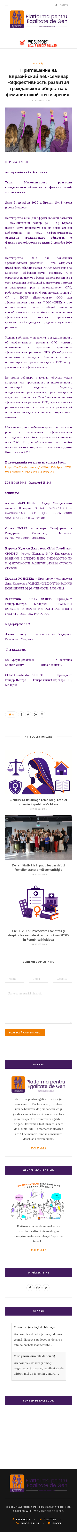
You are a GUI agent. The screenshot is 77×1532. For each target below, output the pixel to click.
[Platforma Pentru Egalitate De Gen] (39, 19)
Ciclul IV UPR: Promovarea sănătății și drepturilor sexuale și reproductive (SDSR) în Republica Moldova (38, 935)
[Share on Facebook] (21, 714)
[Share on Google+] (35, 714)
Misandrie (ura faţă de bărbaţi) (34, 1327)
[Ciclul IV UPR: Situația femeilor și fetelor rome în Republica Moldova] (38, 772)
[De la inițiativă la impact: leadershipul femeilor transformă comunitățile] (38, 837)
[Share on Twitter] (28, 714)
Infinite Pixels (52, 1511)
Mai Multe (38, 1147)
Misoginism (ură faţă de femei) (34, 1356)
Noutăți (38, 63)
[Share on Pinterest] (42, 714)
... (52, 1345)
